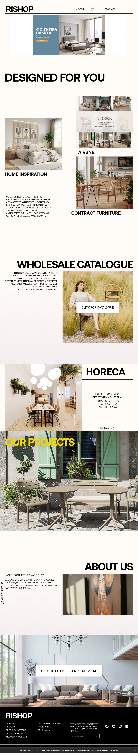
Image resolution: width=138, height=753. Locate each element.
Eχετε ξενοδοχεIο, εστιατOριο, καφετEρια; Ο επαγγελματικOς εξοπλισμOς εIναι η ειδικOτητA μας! (107, 401)
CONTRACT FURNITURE (96, 213)
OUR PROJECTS (40, 442)
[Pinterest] (113, 726)
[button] (13, 35)
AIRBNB (86, 152)
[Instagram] (120, 726)
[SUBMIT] (97, 736)
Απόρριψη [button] (135, 750)
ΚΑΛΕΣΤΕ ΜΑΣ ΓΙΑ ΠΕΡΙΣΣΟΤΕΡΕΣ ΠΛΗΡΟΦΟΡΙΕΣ (37, 290)
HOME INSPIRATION (26, 174)
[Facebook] (107, 726)
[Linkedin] (127, 726)
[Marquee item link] (95, 371)
